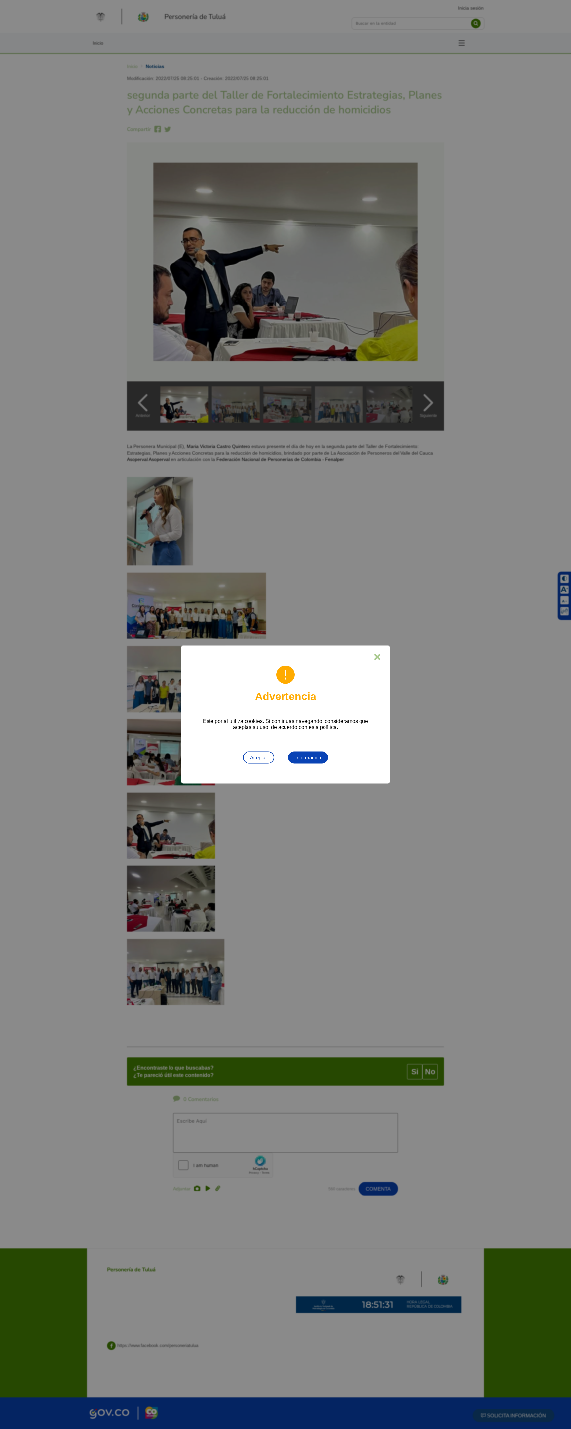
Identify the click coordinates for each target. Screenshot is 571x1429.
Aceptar (258, 757)
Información (308, 757)
